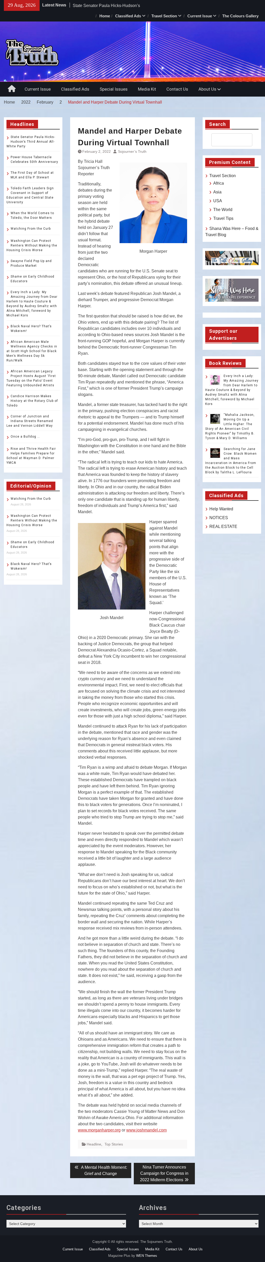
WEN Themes (146, 1256)
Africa (218, 183)
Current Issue (199, 16)
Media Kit (147, 89)
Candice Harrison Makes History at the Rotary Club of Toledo (32, 400)
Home (104, 16)
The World (222, 209)
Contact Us (177, 89)
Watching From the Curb (31, 228)
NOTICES (218, 518)
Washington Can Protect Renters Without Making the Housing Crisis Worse (31, 245)
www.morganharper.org (99, 1130)
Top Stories (114, 1144)
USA (217, 201)
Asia (217, 192)
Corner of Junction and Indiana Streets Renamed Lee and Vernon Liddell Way (29, 421)
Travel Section (164, 16)
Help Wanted (221, 509)
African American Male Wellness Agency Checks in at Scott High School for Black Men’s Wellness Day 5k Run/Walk (31, 351)
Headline (94, 1144)
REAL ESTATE (223, 526)
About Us (207, 89)
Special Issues (114, 89)
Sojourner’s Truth (132, 151)
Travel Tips (223, 218)
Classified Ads (128, 16)
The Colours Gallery (240, 16)
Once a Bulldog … (25, 436)
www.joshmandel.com (146, 1130)
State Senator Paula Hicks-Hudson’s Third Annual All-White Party (30, 141)
